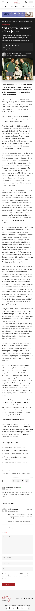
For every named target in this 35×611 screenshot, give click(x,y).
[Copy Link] (18, 45)
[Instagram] (32, 598)
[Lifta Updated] (17, 14)
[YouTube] (29, 598)
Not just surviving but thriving (14, 447)
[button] (3, 2)
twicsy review (13, 509)
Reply (30, 509)
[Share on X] (9, 45)
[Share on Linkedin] (12, 45)
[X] (26, 598)
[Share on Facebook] (6, 45)
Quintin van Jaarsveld (15, 53)
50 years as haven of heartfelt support (18, 450)
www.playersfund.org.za (19, 429)
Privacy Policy (11, 576)
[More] (9, 48)
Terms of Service (24, 576)
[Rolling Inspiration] (17, 2)
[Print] (6, 48)
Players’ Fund (6, 24)
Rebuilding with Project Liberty (15, 462)
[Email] (15, 45)
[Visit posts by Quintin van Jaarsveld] (4, 54)
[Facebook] (24, 598)
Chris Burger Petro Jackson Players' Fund (16, 473)
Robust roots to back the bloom (16, 454)
